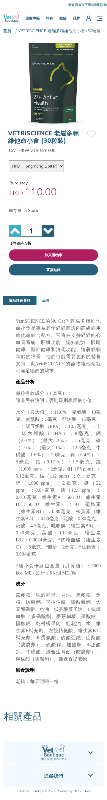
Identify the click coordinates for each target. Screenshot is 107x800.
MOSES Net (81, 791)
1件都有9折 (21, 243)
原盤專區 (33, 18)
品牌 (76, 18)
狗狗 (49, 18)
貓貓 (63, 18)
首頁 (7, 31)
